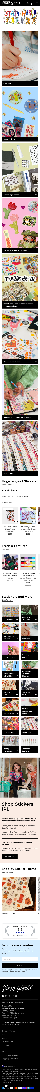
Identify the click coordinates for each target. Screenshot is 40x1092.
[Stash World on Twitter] (16, 996)
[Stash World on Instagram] (6, 996)
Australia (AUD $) (9, 1066)
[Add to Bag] (16, 521)
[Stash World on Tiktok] (13, 996)
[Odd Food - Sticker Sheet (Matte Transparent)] (10, 515)
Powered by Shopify (8, 1082)
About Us (5, 1035)
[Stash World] (11, 3)
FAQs (4, 1052)
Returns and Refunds (10, 1055)
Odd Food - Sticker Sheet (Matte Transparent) (10, 529)
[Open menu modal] (37, 3)
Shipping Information (10, 1059)
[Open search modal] (28, 3)
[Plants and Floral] (19, 894)
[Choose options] (16, 567)
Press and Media (8, 1042)
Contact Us (6, 1045)
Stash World (17, 1069)
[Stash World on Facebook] (3, 996)
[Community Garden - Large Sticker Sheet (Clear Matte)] (28, 515)
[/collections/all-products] (20, 16)
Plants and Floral (8, 913)
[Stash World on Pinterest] (9, 996)
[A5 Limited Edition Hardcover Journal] (10, 562)
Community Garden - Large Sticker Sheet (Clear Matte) (28, 529)
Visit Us (4, 1038)
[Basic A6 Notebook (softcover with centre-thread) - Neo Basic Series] (28, 562)
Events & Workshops (9, 1031)
